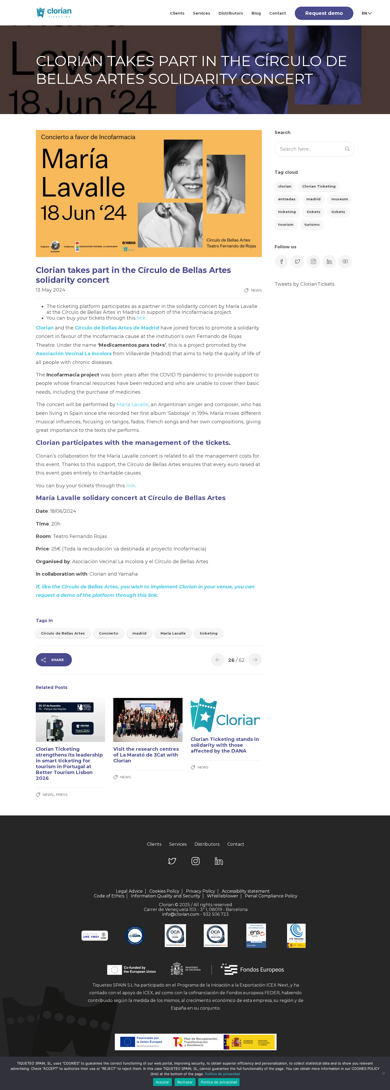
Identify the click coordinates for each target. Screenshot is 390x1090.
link (141, 318)
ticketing (209, 633)
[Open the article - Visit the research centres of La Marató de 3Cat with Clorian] (130, 720)
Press (62, 794)
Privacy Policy (200, 891)
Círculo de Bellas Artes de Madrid (116, 328)
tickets (313, 212)
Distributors (231, 13)
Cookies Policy (164, 891)
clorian (284, 186)
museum (339, 199)
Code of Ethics (109, 896)
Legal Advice (129, 891)
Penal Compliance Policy (271, 895)
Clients (177, 13)
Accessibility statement (246, 891)
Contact (277, 13)
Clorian (45, 328)
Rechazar (185, 1082)
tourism (285, 224)
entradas (287, 199)
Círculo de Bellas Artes (63, 633)
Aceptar (162, 1082)
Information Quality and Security (165, 896)
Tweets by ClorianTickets (305, 284)
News (256, 290)
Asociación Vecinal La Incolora (74, 354)
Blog (256, 13)
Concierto (108, 633)
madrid (139, 633)
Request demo (324, 13)
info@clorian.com (180, 914)
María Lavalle (131, 404)
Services (201, 13)
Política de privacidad (222, 1074)
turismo (312, 224)
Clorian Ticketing (319, 186)
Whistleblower (222, 896)
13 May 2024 (50, 290)
